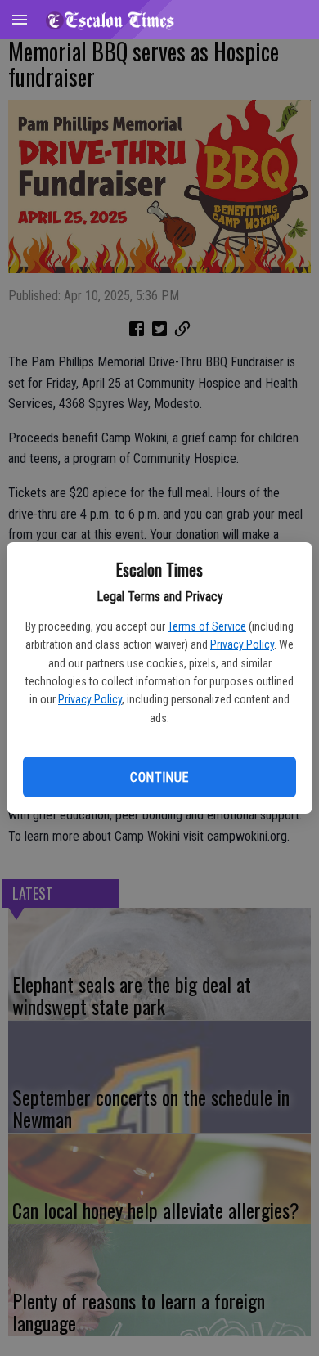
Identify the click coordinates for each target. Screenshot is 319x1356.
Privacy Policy (242, 644)
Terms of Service (207, 626)
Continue (159, 777)
